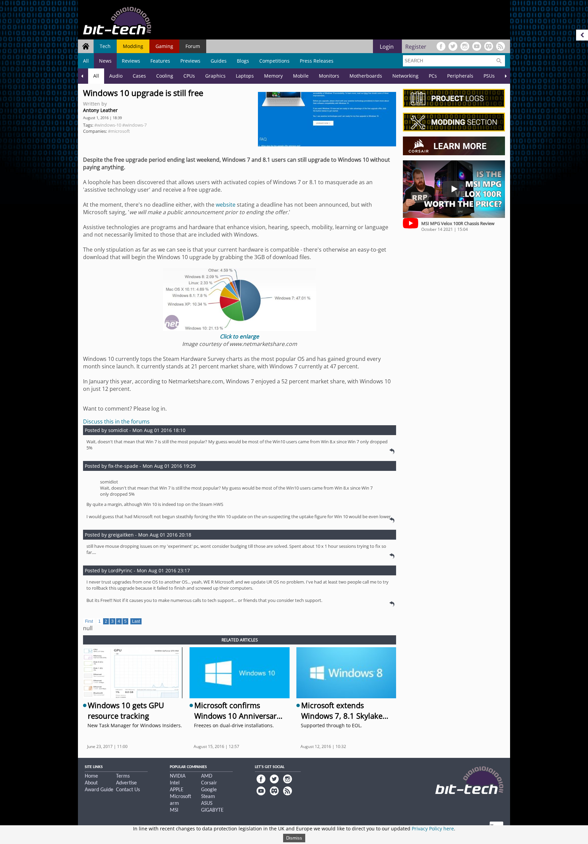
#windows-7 (134, 125)
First (89, 621)
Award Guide (99, 790)
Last (136, 621)
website (225, 204)
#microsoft (119, 131)
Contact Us (128, 790)
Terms (123, 776)
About (91, 783)
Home (91, 776)
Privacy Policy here (433, 828)
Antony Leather (100, 110)
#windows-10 (107, 125)
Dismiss (294, 838)
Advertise (126, 783)
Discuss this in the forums (116, 421)
